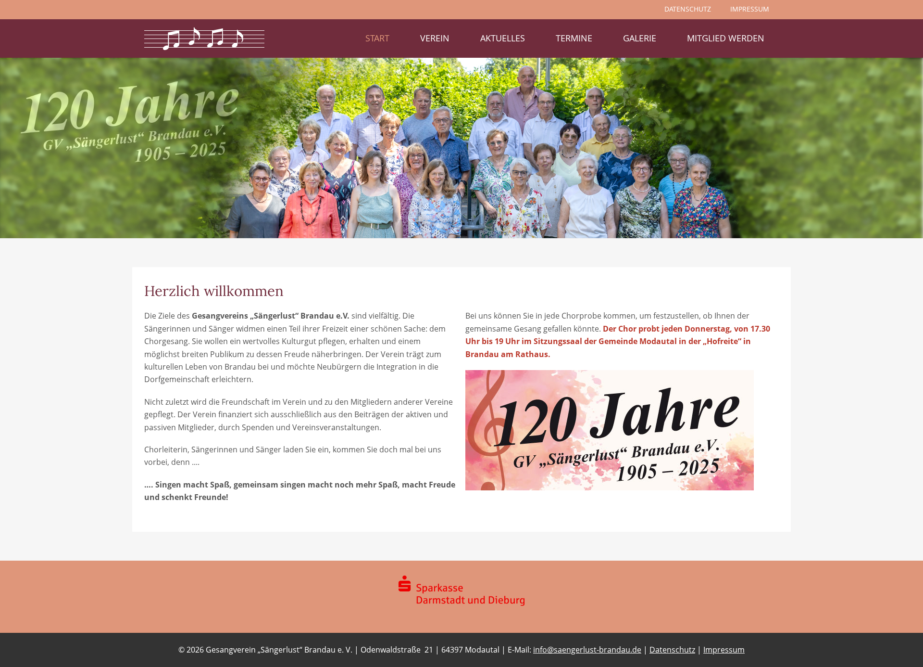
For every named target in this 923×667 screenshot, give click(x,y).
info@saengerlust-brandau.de (587, 649)
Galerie (639, 38)
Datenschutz (672, 649)
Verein (434, 38)
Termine (574, 38)
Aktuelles (502, 38)
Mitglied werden (725, 38)
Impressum (724, 649)
